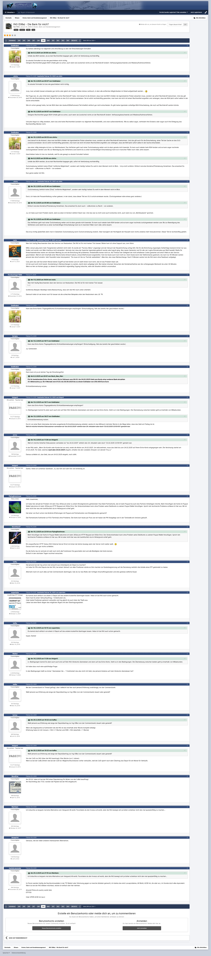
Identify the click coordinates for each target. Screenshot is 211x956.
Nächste (74, 40)
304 (68, 40)
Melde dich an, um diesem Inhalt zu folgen (153, 24)
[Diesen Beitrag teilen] (187, 45)
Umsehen (10, 12)
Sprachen (6, 953)
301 (53, 40)
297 (33, 40)
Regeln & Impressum (27, 12)
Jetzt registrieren (196, 12)
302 (58, 40)
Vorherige (12, 40)
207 (185, 24)
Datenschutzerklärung (18, 953)
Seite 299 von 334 (89, 40)
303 (63, 40)
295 (24, 40)
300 (48, 40)
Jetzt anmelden (142, 928)
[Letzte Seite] (79, 40)
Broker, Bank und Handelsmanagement (47, 27)
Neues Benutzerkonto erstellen (51, 928)
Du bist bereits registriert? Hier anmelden (173, 12)
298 (38, 40)
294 (19, 40)
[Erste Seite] (6, 40)
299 (43, 40)
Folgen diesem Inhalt (175, 24)
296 (29, 40)
